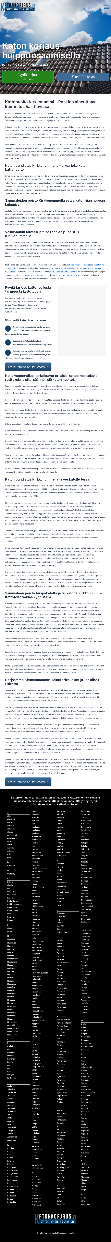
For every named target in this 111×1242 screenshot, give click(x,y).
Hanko (10, 965)
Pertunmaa (61, 981)
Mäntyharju (61, 855)
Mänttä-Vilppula (63, 852)
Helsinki (10, 996)
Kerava (35, 861)
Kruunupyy (36, 976)
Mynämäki (61, 839)
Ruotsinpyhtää (63, 1167)
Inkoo (9, 1068)
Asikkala (10, 847)
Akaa (9, 816)
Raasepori (61, 1113)
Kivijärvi (35, 925)
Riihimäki (60, 1148)
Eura (9, 913)
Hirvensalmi (12, 1006)
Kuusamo (36, 1007)
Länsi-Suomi (37, 1168)
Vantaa (84, 1083)
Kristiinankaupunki (40, 972)
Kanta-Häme (12, 1186)
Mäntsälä (60, 846)
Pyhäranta (61, 1086)
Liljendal (35, 1114)
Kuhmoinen (37, 985)
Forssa (10, 931)
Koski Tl (35, 963)
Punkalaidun (62, 1060)
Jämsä (10, 1133)
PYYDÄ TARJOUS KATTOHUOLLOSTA (28, 367)
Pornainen (61, 1041)
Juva (9, 1124)
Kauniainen (36, 836)
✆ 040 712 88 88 (83, 76)
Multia (59, 823)
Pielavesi (61, 991)
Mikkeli (60, 814)
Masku (35, 1189)
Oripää (59, 919)
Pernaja (60, 972)
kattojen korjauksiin (57, 268)
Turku (83, 990)
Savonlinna (85, 823)
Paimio (59, 943)
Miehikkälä (36, 1204)
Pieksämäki (62, 987)
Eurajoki (10, 916)
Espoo (10, 897)
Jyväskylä (11, 1127)
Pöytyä (60, 1102)
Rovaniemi (61, 1161)
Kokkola (35, 934)
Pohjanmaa (61, 1016)
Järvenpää (11, 1140)
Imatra (10, 1062)
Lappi (34, 1069)
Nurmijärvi (61, 898)
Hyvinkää (11, 1025)
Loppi (34, 1136)
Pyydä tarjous (27, 76)
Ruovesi (60, 1170)
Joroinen (11, 1101)
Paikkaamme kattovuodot (78, 268)
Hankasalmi (12, 961)
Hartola (10, 971)
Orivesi (60, 922)
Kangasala (11, 1167)
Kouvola (35, 969)
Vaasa (83, 1060)
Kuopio (35, 988)
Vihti (83, 1121)
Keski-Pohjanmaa (39, 868)
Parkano (60, 956)
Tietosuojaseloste (66, 1233)
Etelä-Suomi (12, 910)
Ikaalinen (11, 1052)
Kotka (34, 966)
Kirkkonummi (37, 906)
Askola (10, 854)
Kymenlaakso (38, 1020)
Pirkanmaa (61, 1007)
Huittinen (11, 1015)
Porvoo (60, 1045)
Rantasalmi (61, 1119)
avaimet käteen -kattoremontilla (63, 271)
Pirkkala (60, 1010)
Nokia (59, 879)
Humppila (11, 1018)
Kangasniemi (12, 1173)
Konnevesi (36, 944)
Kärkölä (35, 1029)
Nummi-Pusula (63, 892)
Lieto (34, 1111)
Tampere (85, 943)
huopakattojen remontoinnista (64, 275)
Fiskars (10, 928)
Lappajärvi (36, 1063)
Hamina (10, 955)
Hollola (10, 1009)
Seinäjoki (85, 833)
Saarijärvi (61, 1188)
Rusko (59, 1173)
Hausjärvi (11, 987)
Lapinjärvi (36, 1057)
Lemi (34, 1092)
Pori (58, 1038)
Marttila (35, 1185)
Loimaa (35, 1130)
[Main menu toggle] (106, 7)
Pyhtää (60, 1070)
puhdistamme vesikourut (78, 264)
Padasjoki (61, 940)
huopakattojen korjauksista (34, 275)
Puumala (60, 1067)
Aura (9, 857)
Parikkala (60, 953)
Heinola (10, 990)
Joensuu (11, 1095)
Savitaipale (86, 820)
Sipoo (83, 858)
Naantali (60, 863)
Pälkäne (60, 1098)
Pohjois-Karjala (63, 1019)
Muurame (61, 833)
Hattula (10, 974)
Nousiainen (61, 885)
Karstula (35, 817)
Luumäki (35, 1158)
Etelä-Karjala (12, 901)
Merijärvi (35, 1195)
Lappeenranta (38, 1066)
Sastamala (85, 811)
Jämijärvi (11, 1130)
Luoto (34, 1155)
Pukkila (60, 1054)
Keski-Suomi (37, 871)
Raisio (59, 1116)
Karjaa (34, 811)
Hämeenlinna (12, 1034)
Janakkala (11, 1092)
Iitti (8, 1049)
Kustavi (35, 1004)
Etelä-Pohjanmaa (14, 904)
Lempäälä (36, 1098)
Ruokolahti (61, 1164)
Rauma (60, 1129)
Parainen (60, 949)
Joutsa (10, 1105)
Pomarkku (61, 1035)
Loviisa (35, 1139)
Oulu (59, 929)
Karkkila (35, 814)
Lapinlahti (36, 1060)
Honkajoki (11, 1012)
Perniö (59, 975)
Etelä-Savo (12, 907)
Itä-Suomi (11, 1077)
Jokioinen (11, 1098)
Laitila (34, 1050)
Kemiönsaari (37, 855)
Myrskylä (60, 842)
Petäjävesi (61, 984)
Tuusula (84, 1003)
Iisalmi (10, 1046)
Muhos (59, 820)
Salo (58, 1197)
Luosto (35, 1152)
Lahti (34, 1044)
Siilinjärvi (85, 849)
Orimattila (61, 916)
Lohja (34, 1123)
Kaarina (10, 1148)
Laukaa (35, 1079)
